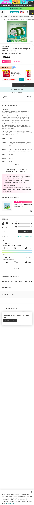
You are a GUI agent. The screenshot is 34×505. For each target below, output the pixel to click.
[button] (31, 12)
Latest (5, 236)
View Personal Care (11, 277)
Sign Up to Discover (9, 320)
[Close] (32, 492)
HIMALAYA (5, 46)
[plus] (8, 85)
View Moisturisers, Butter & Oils (17, 281)
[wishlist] (17, 53)
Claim (21, 79)
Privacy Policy (10, 503)
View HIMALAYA (8, 288)
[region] (17, 497)
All (2, 236)
